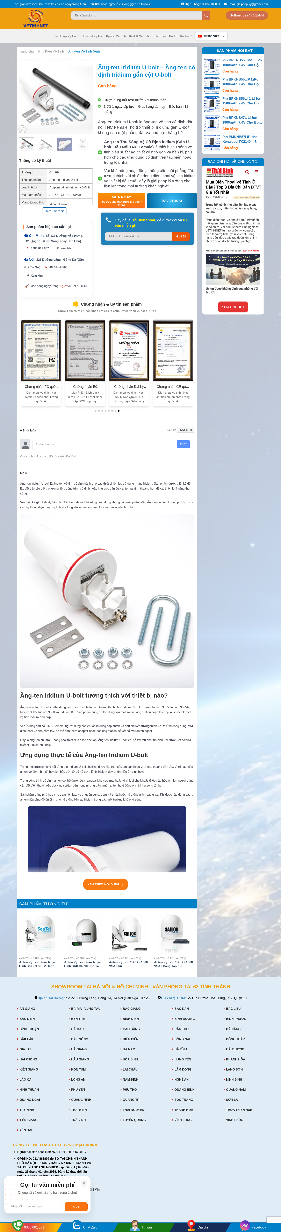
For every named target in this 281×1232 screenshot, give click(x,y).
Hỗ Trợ (184, 36)
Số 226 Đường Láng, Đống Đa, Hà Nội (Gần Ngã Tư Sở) (94, 998)
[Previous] (24, 96)
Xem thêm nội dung (106, 885)
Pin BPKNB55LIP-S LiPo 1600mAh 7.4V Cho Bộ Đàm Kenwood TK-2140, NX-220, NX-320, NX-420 (242, 63)
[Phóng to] (23, 129)
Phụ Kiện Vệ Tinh (51, 51)
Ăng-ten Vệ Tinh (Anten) (85, 51)
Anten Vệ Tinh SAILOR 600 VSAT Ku (128, 964)
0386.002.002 (40, 248)
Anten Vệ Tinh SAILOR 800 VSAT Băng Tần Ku (173, 964)
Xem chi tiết (233, 307)
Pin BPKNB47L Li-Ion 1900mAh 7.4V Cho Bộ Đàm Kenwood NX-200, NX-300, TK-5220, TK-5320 (241, 120)
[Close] (84, 1183)
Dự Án (173, 36)
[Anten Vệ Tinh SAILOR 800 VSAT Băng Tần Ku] (174, 934)
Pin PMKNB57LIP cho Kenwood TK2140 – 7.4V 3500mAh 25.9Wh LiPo (241, 139)
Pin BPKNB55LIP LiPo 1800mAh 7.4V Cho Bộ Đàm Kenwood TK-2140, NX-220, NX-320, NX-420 (241, 82)
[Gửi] (206, 15)
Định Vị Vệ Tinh (116, 36)
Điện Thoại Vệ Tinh (65, 36)
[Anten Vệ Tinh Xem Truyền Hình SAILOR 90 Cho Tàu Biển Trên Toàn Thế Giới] (84, 934)
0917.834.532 (58, 267)
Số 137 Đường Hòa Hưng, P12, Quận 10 (204, 998)
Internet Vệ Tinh (93, 36)
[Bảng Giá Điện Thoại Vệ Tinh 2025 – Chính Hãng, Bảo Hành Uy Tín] (43, 18)
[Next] (86, 96)
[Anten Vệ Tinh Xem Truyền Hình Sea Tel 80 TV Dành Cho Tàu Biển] (39, 934)
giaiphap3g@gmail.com (252, 4)
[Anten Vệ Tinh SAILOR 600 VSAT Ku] (129, 934)
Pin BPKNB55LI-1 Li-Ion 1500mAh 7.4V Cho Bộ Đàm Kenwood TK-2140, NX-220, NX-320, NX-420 (241, 101)
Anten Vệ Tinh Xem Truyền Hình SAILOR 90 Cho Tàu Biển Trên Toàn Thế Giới (83, 964)
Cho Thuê (160, 36)
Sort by (171, 430)
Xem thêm (52, 211)
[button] (95, 411)
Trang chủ (26, 51)
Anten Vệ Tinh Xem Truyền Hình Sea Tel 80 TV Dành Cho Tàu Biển (38, 964)
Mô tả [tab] (23, 473)
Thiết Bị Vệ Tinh (139, 36)
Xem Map (66, 248)
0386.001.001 (211, 4)
